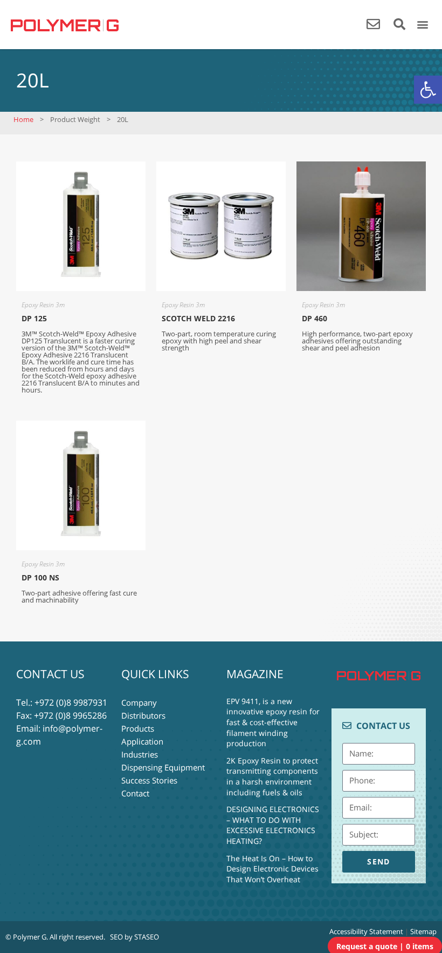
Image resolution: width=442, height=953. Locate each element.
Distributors (143, 715)
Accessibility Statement (366, 931)
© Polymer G (25, 937)
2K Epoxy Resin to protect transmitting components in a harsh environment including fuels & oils (272, 776)
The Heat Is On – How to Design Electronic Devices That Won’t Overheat (272, 868)
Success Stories (149, 780)
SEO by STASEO (134, 937)
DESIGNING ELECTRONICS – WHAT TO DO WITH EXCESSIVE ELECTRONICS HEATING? (272, 825)
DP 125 (34, 318)
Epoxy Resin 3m (43, 304)
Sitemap (423, 931)
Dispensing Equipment (163, 767)
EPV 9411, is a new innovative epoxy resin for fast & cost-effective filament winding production (273, 722)
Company (139, 702)
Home (23, 119)
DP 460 (314, 318)
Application (142, 741)
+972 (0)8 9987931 (70, 702)
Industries (139, 754)
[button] (428, 90)
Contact (135, 793)
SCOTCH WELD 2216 (198, 318)
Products (137, 728)
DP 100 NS (40, 577)
